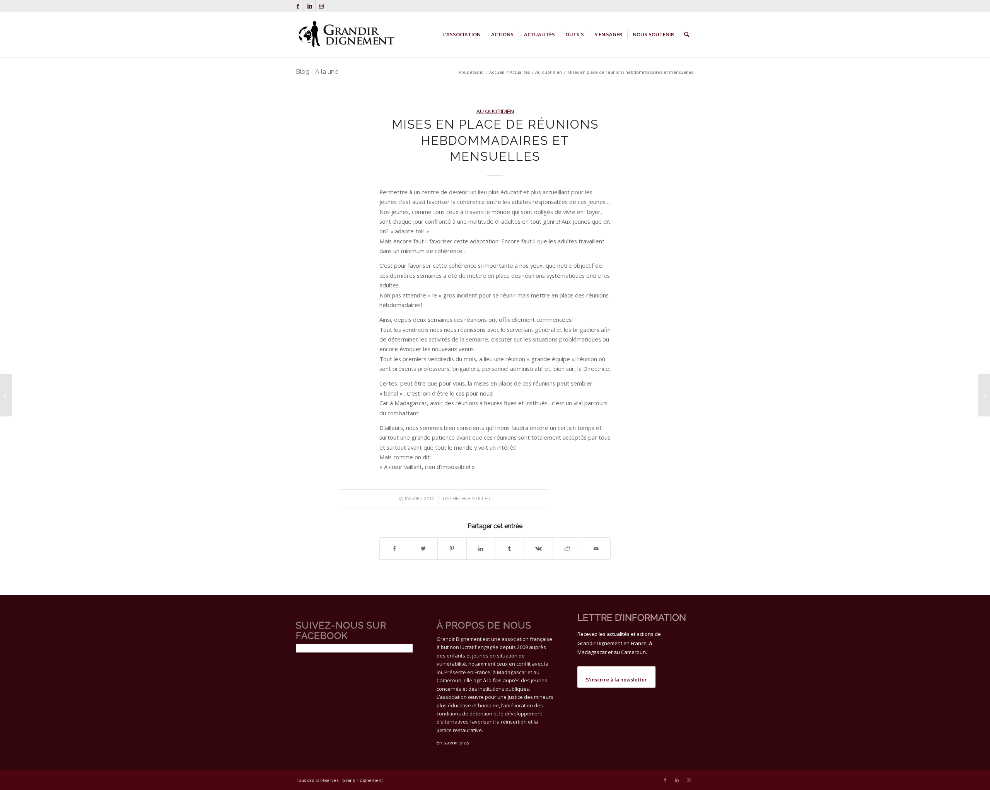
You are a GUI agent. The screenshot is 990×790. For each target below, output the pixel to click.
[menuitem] (461, 34)
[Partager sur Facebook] (394, 548)
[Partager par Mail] (596, 548)
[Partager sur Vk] (538, 548)
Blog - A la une (317, 71)
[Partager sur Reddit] (567, 548)
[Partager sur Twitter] (423, 548)
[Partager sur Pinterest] (452, 548)
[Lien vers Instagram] (321, 6)
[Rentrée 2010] (6, 395)
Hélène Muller (471, 498)
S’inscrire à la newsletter (616, 679)
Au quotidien (495, 111)
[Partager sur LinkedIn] (481, 548)
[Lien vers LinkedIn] (309, 6)
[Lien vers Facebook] (298, 6)
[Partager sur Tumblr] (509, 548)
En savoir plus (453, 742)
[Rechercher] (686, 34)
